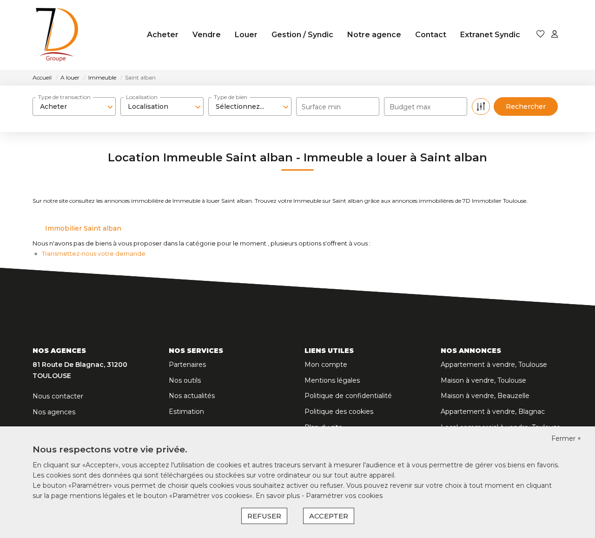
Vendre (206, 34)
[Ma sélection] (540, 34)
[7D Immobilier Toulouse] (57, 35)
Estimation (186, 411)
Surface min (321, 107)
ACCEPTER (328, 515)
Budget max (410, 107)
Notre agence (374, 34)
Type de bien (230, 96)
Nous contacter (58, 396)
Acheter (162, 34)
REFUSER (264, 515)
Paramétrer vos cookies (344, 496)
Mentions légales (332, 380)
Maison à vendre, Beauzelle (485, 396)
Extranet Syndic (490, 34)
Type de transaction (64, 96)
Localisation (142, 96)
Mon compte (325, 364)
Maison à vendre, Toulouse (483, 380)
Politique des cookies (338, 411)
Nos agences (54, 412)
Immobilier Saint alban (83, 228)
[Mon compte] (554, 34)
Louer (246, 34)
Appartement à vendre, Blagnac (493, 411)
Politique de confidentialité (348, 396)
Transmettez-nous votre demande (93, 253)
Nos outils (185, 380)
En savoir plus (279, 496)
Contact (430, 34)
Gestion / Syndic (302, 34)
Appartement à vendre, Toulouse (494, 364)
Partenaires (187, 364)
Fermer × (566, 438)
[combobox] (74, 106)
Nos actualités (192, 396)
